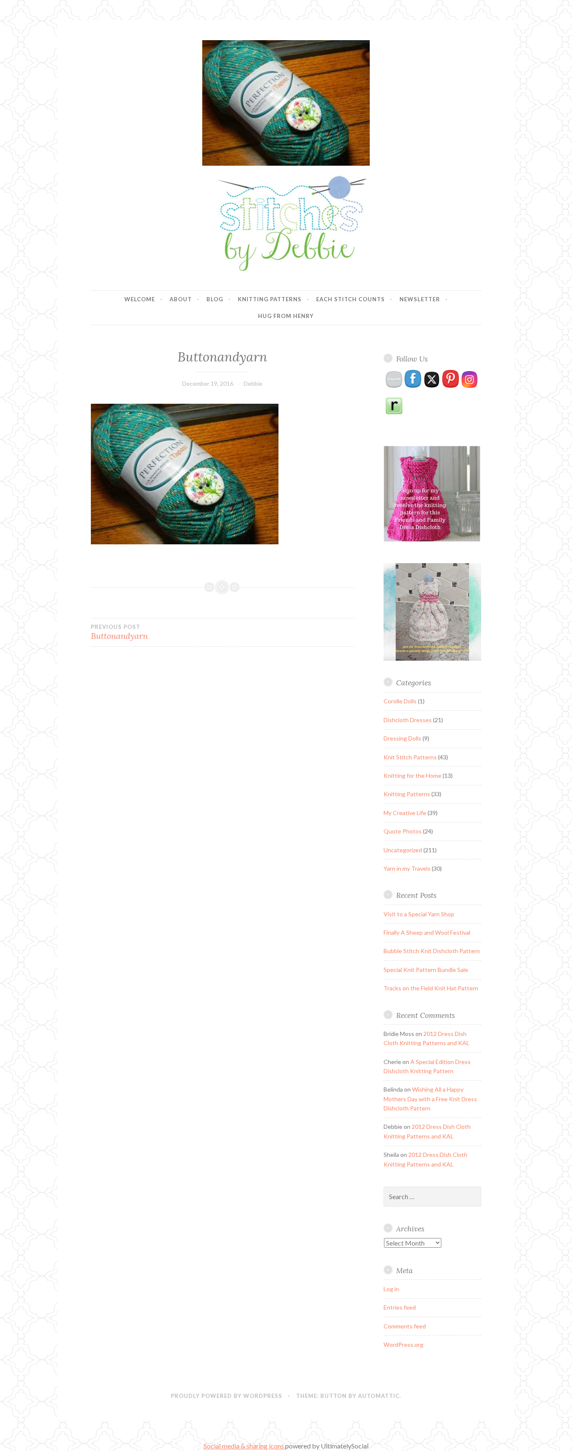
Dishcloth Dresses (408, 719)
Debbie (253, 383)
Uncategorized (403, 850)
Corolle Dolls (400, 701)
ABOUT (181, 299)
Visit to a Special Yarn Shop (419, 914)
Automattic (378, 1395)
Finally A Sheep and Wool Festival (427, 932)
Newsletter (419, 299)
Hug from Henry (286, 316)
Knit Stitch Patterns (410, 757)
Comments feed (405, 1326)
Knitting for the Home (412, 775)
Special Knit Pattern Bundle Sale (426, 969)
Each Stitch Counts (350, 299)
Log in (391, 1288)
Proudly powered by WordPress (226, 1395)
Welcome (139, 299)
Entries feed (400, 1307)
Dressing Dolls (402, 738)
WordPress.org (403, 1344)
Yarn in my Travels (407, 868)
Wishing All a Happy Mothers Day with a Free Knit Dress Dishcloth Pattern (430, 1099)
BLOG (214, 299)
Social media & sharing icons (244, 1446)
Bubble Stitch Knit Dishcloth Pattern (432, 950)
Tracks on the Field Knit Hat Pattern (431, 988)
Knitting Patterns (269, 299)
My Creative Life (405, 812)
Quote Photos (403, 831)
